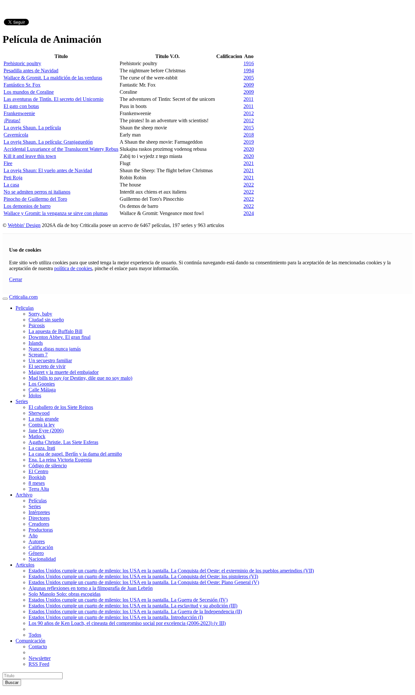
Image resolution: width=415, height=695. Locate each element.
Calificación (41, 547)
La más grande (44, 419)
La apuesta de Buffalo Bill (55, 331)
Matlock (37, 436)
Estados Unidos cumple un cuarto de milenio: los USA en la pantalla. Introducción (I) (116, 617)
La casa (11, 184)
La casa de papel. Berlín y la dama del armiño (75, 454)
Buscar (11, 682)
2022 (248, 184)
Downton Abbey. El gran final (59, 337)
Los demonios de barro (27, 206)
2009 (248, 85)
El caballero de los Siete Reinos (61, 407)
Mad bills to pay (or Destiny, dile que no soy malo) (80, 378)
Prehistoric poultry (22, 63)
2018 (248, 135)
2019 (248, 142)
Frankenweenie (19, 113)
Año (33, 535)
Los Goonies (42, 384)
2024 (248, 213)
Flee (8, 163)
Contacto (38, 646)
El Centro (38, 471)
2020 (248, 149)
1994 (248, 70)
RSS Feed (39, 664)
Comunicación (30, 640)
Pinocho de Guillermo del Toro (35, 199)
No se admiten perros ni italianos (37, 192)
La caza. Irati (42, 448)
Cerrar (15, 279)
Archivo (24, 494)
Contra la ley (42, 424)
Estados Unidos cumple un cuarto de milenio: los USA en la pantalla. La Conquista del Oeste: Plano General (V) (144, 582)
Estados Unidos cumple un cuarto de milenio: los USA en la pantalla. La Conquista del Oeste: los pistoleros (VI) (143, 576)
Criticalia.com (23, 297)
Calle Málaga (42, 389)
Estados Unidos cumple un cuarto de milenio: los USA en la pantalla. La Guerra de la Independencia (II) (135, 611)
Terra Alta (39, 489)
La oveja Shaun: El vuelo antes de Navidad (48, 170)
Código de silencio (48, 465)
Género (36, 553)
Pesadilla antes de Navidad (31, 70)
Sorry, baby (40, 314)
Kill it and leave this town (30, 156)
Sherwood (39, 413)
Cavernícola (16, 135)
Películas (38, 500)
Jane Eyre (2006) (46, 430)
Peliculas (25, 308)
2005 (248, 77)
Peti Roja (13, 177)
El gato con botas (21, 106)
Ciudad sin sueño (46, 319)
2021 (248, 163)
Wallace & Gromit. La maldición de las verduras (53, 77)
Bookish (37, 477)
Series (22, 401)
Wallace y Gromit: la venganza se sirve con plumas (56, 213)
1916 (248, 63)
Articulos (25, 565)
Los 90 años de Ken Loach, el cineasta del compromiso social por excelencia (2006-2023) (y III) (127, 623)
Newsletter (40, 658)
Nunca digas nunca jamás (55, 349)
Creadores (39, 524)
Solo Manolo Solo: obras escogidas (65, 594)
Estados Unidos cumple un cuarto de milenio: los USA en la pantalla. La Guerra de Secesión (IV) (128, 600)
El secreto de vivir (47, 366)
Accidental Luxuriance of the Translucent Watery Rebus (61, 149)
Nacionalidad (42, 559)
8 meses (37, 483)
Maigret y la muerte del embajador (64, 372)
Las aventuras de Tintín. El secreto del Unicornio (53, 99)
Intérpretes (39, 512)
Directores (39, 518)
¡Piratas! (12, 120)
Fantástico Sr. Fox (22, 85)
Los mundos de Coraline (29, 92)
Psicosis (37, 325)
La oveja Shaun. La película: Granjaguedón (48, 142)
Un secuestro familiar (50, 360)
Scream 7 (38, 354)
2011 (248, 99)
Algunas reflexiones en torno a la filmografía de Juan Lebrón (91, 588)
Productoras (41, 530)
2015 (248, 127)
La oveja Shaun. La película (32, 127)
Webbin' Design (24, 225)
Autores (37, 541)
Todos (35, 635)
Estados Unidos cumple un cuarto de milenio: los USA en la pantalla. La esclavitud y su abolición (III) (133, 605)
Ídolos (35, 395)
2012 (248, 113)
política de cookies (73, 268)
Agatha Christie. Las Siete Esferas (63, 442)
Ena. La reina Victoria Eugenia (60, 459)
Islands (36, 343)
